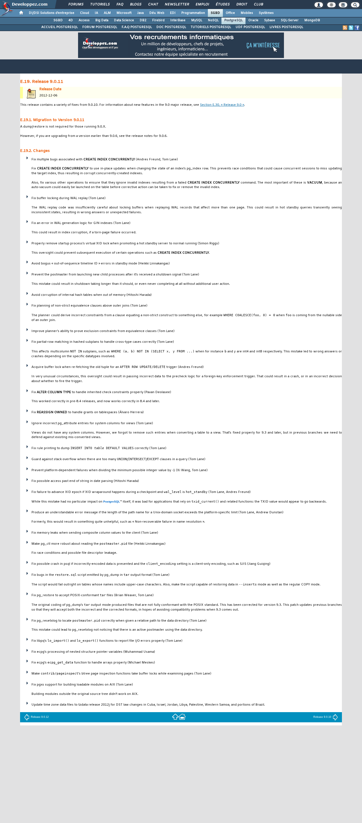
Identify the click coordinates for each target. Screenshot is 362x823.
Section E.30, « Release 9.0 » (222, 105)
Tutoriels (99, 4)
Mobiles (247, 13)
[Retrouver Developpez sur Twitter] (351, 27)
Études (222, 4)
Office (230, 13)
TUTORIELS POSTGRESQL (211, 27)
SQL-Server (290, 20)
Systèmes (266, 13)
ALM (107, 13)
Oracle (253, 20)
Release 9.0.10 (322, 717)
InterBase (178, 20)
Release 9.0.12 (40, 717)
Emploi (202, 4)
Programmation (193, 13)
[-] (182, 716)
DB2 (143, 20)
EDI (173, 13)
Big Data (101, 20)
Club (258, 4)
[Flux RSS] (345, 27)
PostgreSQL (233, 20)
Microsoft (124, 13)
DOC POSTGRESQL (171, 27)
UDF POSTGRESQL (250, 27)
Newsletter (176, 4)
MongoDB (312, 20)
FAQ (120, 4)
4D (70, 20)
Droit (241, 4)
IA (96, 13)
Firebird (158, 20)
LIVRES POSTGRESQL (286, 27)
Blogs (135, 4)
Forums (76, 4)
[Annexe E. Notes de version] (175, 716)
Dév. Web (156, 13)
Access (84, 20)
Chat (152, 4)
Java (140, 13)
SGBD (215, 13)
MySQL (196, 20)
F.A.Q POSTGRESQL (137, 27)
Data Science (124, 20)
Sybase (269, 20)
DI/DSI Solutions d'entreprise (51, 13)
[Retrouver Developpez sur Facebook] (357, 27)
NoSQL (213, 20)
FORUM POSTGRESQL (99, 27)
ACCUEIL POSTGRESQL (59, 27)
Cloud (84, 13)
